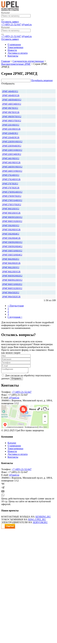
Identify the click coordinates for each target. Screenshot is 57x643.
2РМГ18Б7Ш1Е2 (10, 108)
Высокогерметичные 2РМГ (16, 64)
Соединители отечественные (28, 61)
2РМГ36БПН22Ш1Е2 (12, 280)
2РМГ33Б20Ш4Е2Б (11, 238)
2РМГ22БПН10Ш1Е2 (12, 141)
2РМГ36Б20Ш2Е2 (10, 259)
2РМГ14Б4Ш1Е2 (10, 91)
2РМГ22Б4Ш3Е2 (10, 133)
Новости (12, 50)
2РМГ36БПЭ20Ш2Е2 (12, 284)
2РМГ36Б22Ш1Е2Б (11, 271)
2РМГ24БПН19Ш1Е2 (12, 166)
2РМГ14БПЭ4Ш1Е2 (11, 104)
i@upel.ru (27, 24)
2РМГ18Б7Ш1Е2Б (10, 112)
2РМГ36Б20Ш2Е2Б (11, 263)
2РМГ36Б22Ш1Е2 (10, 267)
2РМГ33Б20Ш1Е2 (10, 225)
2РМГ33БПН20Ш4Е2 (12, 246)
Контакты (13, 55)
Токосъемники (15, 47)
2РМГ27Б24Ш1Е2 (10, 175)
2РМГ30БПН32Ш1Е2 (12, 217)
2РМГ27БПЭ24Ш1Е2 (12, 200)
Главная (5, 61)
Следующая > (15, 317)
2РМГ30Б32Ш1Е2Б (11, 213)
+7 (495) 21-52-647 (11, 24)
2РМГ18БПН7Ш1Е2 (11, 116)
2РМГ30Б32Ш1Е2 (10, 208)
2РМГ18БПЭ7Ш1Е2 (11, 120)
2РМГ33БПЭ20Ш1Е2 (12, 250)
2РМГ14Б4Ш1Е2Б (10, 95)
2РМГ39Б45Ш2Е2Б (11, 296)
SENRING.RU (43, 516)
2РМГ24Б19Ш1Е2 (10, 158)
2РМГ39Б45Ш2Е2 (10, 292)
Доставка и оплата (18, 53)
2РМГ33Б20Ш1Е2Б (11, 229)
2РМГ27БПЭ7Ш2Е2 (11, 204)
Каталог (12, 442)
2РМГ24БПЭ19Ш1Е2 (12, 171)
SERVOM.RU (40, 522)
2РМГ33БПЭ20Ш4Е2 (12, 254)
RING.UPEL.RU (37, 519)
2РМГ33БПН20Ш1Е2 (12, 242)
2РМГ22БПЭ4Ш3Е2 (11, 154)
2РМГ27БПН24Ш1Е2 (12, 192)
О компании (14, 44)
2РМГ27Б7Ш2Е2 (10, 183)
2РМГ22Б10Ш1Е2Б (11, 129)
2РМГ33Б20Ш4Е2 (10, 234)
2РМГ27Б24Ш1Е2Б (11, 179)
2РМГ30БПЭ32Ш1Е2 (12, 221)
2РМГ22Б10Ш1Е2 (10, 125)
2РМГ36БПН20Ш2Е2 (12, 275)
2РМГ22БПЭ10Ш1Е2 (12, 150)
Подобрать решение (42, 80)
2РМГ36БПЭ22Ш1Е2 (12, 288)
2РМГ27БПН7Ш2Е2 (11, 196)
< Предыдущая (16, 305)
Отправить (16, 378)
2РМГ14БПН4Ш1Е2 (11, 99)
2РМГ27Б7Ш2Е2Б (10, 187)
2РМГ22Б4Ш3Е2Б (10, 137)
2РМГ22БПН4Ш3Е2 (11, 146)
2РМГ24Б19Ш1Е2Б (11, 162)
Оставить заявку (10, 21)
